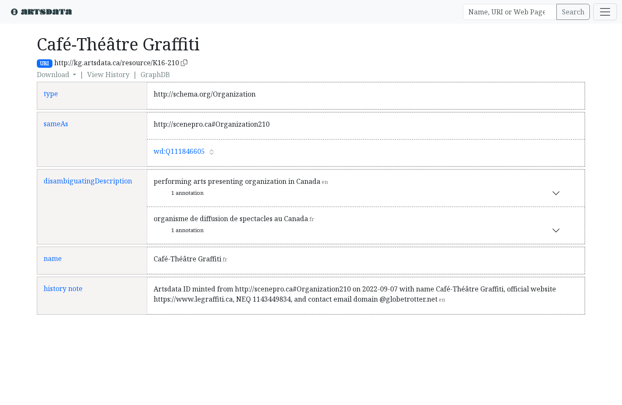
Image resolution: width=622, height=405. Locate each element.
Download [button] (54, 74)
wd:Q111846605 (179, 151)
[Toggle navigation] (605, 11)
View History (108, 74)
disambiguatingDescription (88, 181)
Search (573, 12)
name (53, 258)
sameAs (56, 123)
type (51, 93)
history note (63, 288)
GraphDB (155, 74)
